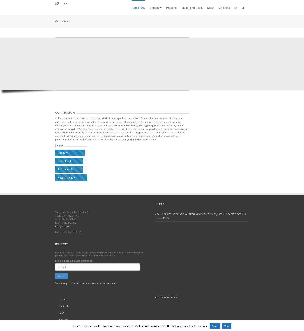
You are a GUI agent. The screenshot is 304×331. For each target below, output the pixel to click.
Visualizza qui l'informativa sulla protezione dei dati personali (85, 283)
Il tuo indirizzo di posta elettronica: (74, 260)
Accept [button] (215, 326)
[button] (243, 7)
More (226, 326)
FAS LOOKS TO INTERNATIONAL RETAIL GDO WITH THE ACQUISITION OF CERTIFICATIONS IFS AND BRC (201, 216)
